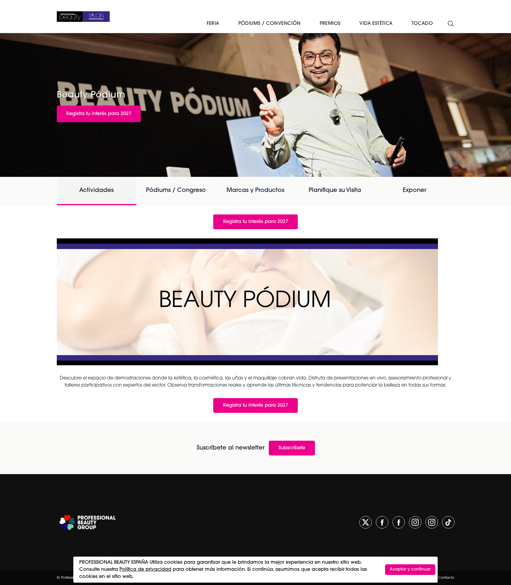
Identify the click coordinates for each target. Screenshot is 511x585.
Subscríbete (292, 448)
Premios (330, 23)
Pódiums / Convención (269, 23)
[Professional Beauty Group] (87, 522)
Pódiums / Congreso (176, 190)
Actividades (96, 190)
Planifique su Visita (335, 190)
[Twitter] (365, 522)
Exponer (414, 190)
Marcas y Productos (255, 190)
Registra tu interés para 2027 (98, 113)
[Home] (83, 16)
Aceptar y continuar (410, 569)
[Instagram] (415, 522)
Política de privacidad (145, 569)
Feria (213, 23)
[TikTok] (448, 522)
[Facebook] (382, 522)
